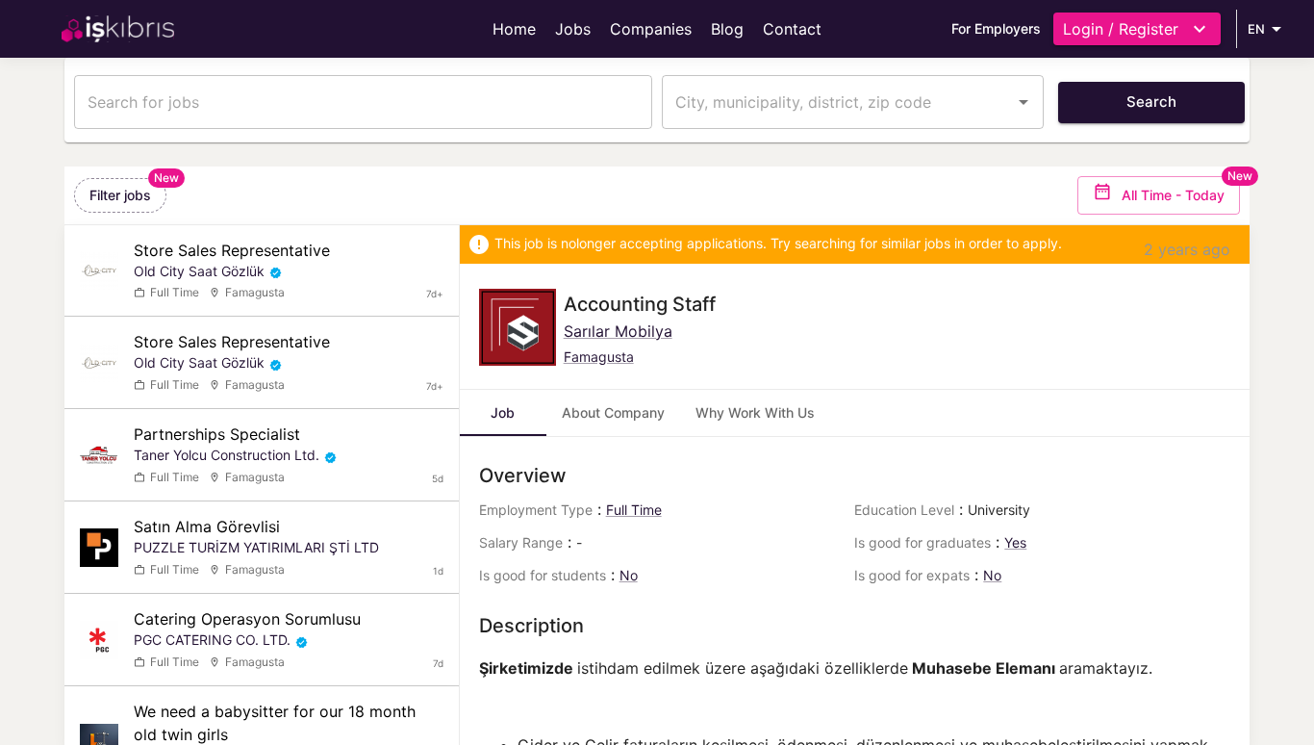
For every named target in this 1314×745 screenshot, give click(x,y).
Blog (727, 29)
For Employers (996, 28)
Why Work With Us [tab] (755, 412)
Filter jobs (120, 195)
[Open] (1023, 102)
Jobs (573, 29)
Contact (792, 29)
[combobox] (838, 102)
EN (1256, 29)
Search (1151, 101)
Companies (651, 29)
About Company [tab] (613, 412)
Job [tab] (503, 412)
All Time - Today (1173, 195)
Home (514, 29)
